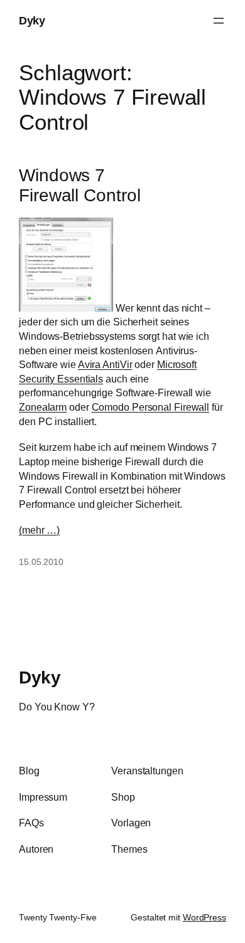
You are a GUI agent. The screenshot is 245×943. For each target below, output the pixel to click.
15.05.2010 (41, 562)
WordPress (204, 917)
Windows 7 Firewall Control (79, 185)
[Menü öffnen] (218, 20)
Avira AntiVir (105, 364)
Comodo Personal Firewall (151, 407)
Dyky (32, 20)
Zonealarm (43, 407)
